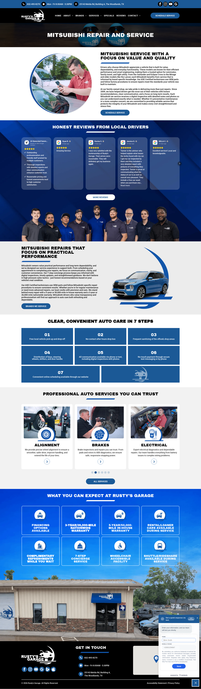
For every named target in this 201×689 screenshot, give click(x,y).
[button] (21, 163)
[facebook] (160, 4)
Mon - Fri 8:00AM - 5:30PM (59, 4)
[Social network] (47, 670)
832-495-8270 (33, 4)
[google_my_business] (176, 4)
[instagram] (165, 4)
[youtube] (170, 4)
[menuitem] (58, 15)
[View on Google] (58, 142)
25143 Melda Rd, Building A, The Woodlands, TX (101, 4)
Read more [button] (125, 185)
